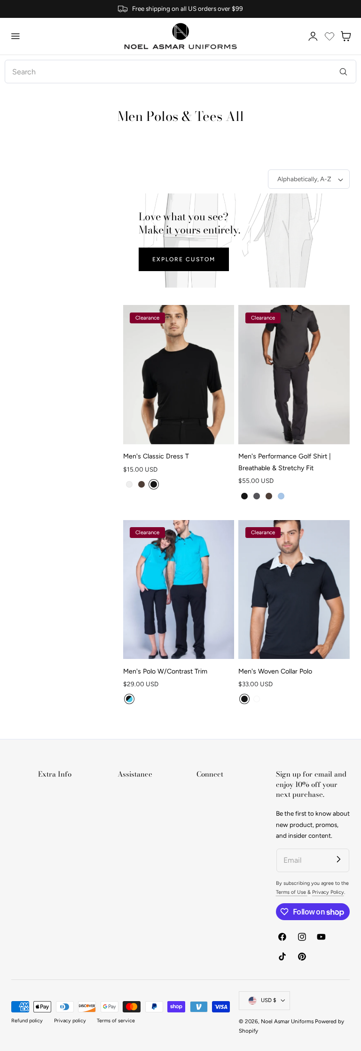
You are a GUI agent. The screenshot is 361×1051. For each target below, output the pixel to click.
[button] (15, 36)
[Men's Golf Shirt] (294, 374)
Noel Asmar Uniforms (287, 1021)
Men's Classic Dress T (156, 456)
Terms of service (116, 1021)
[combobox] (180, 71)
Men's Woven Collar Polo (275, 671)
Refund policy (27, 1021)
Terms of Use (291, 892)
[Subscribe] (339, 859)
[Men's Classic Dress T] (179, 374)
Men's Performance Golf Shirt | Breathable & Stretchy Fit (284, 462)
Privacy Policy (328, 892)
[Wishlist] (329, 36)
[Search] (343, 71)
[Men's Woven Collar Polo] (294, 589)
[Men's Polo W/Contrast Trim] (179, 589)
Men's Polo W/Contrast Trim (165, 671)
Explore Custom (183, 259)
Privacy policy (70, 1021)
